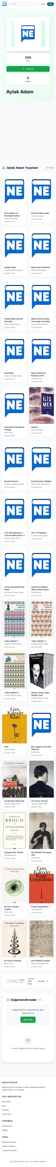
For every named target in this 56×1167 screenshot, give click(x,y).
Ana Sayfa (6, 1101)
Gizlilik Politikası (8, 1146)
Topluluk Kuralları (9, 1150)
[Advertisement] (28, 134)
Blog (4, 1106)
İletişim (5, 1130)
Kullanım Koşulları (9, 1142)
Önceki (14, 981)
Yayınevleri (6, 1114)
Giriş (43, 4)
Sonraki (41, 981)
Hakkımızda (7, 1126)
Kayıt (50, 4)
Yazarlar (5, 1110)
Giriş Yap (28, 1019)
